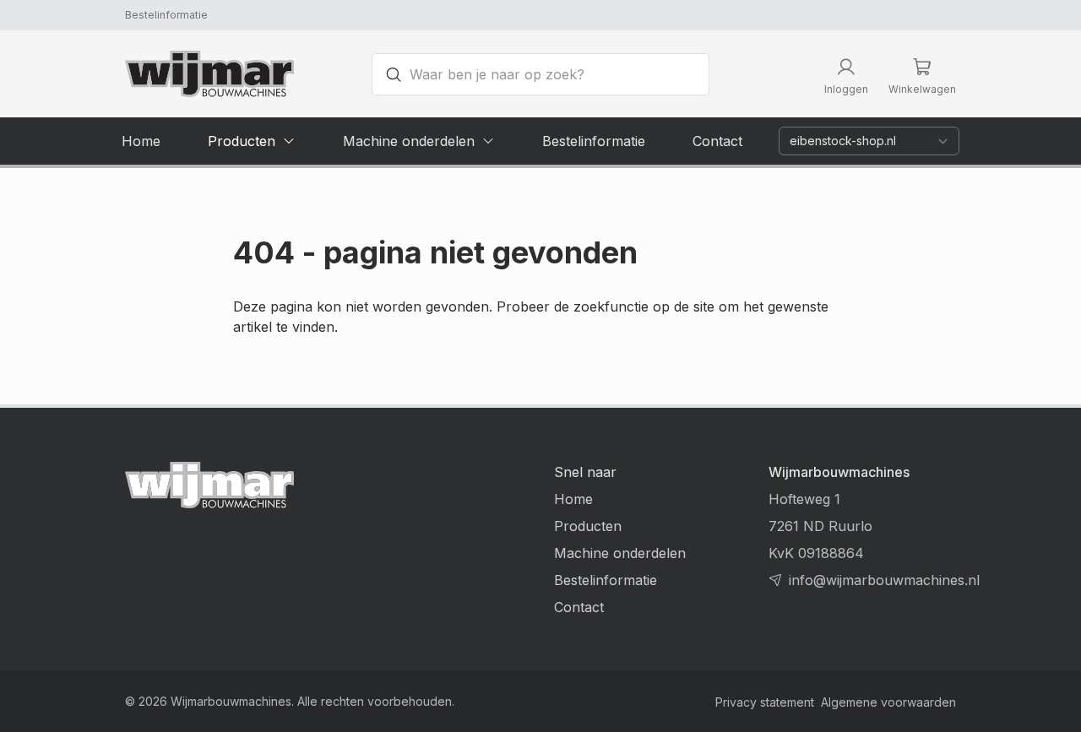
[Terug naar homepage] (209, 74)
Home (573, 499)
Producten (588, 526)
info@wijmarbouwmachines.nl (884, 580)
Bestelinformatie (166, 14)
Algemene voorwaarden (888, 702)
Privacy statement (764, 702)
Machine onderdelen (620, 553)
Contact (579, 607)
